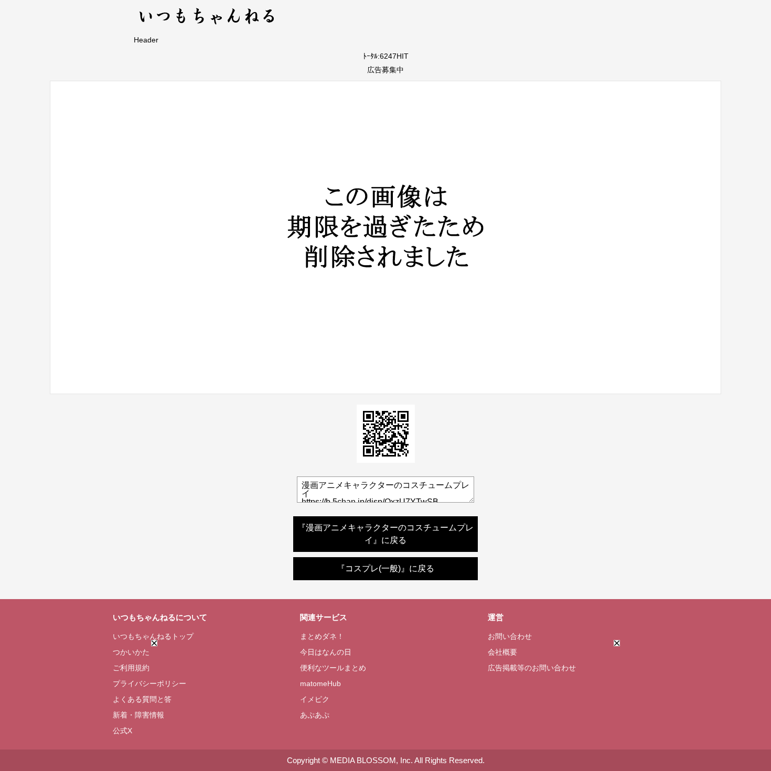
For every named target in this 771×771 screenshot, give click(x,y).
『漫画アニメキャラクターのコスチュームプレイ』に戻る (385, 534)
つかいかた (131, 652)
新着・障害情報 (138, 715)
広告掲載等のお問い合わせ (532, 668)
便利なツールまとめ (333, 668)
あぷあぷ (314, 715)
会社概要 (502, 652)
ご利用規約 (131, 668)
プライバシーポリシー (149, 683)
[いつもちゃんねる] (207, 26)
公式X (122, 730)
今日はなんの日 (325, 652)
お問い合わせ (510, 636)
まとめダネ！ (322, 636)
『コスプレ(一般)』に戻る (385, 568)
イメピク (314, 699)
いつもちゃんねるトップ (153, 636)
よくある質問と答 (142, 699)
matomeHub (320, 683)
